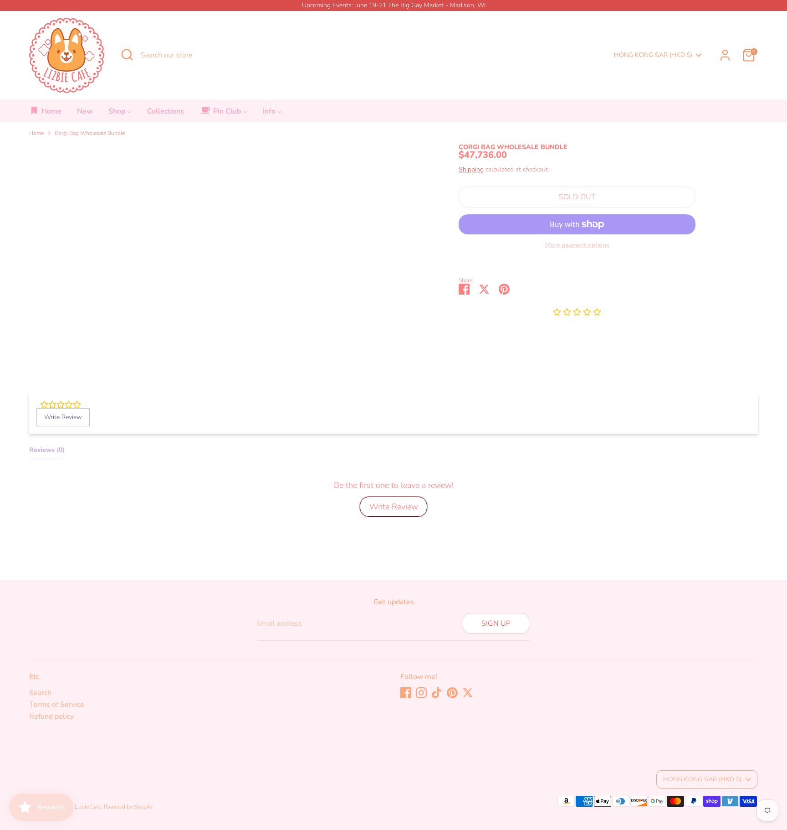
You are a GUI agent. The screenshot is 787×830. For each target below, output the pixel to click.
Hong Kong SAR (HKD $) (653, 55)
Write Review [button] (63, 417)
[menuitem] (45, 113)
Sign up (496, 623)
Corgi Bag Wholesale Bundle (90, 133)
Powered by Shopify (128, 806)
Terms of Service (56, 705)
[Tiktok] (436, 692)
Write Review (393, 506)
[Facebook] (405, 692)
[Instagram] (421, 692)
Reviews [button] (47, 450)
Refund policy (51, 716)
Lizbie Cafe (88, 806)
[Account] (725, 55)
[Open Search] (127, 55)
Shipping (471, 169)
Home (36, 133)
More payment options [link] (577, 245)
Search (40, 693)
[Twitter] (467, 692)
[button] (577, 313)
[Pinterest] (452, 692)
